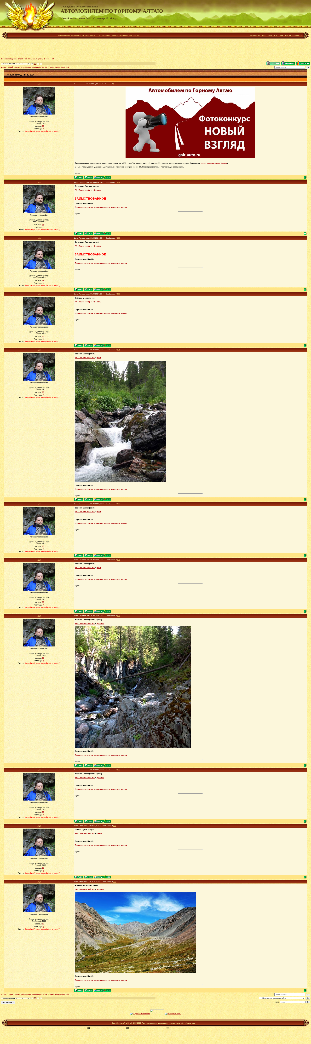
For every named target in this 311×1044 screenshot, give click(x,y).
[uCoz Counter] (157, 1014)
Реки (99, 358)
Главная (61, 35)
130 (114, 881)
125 (118, 504)
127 (118, 616)
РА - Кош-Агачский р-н (85, 358)
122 (118, 238)
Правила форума (35, 59)
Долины (97, 190)
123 (118, 294)
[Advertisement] (155, 48)
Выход (131, 35)
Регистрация (122, 35)
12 (32, 64)
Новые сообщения (9, 59)
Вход (137, 35)
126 (118, 560)
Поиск (46, 59)
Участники (22, 59)
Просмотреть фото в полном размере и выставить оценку (101, 207)
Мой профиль (110, 35)
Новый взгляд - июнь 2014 (59, 67)
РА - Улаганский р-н (83, 190)
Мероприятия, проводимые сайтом (34, 67)
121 (118, 182)
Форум (3, 67)
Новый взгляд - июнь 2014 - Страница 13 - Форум (84, 35)
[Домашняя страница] (98, 177)
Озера (99, 833)
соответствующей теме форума (214, 163)
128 (118, 770)
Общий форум (13, 67)
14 (37, 64)
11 (28, 64)
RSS (300, 35)
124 (118, 350)
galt (39, 84)
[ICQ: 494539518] (107, 177)
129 (114, 826)
